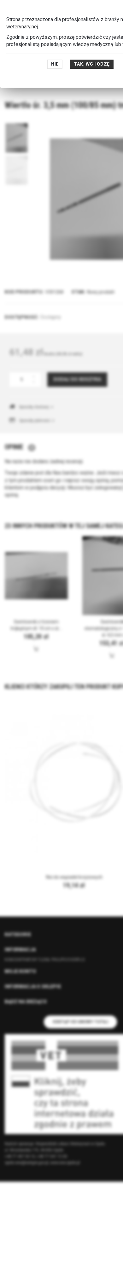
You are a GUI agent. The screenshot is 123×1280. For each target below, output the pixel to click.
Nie (55, 64)
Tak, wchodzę (92, 64)
